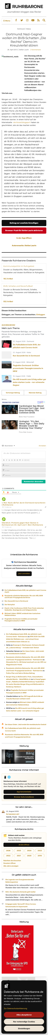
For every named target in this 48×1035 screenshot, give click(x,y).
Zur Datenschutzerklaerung (15, 1008)
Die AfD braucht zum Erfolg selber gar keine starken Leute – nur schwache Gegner (29, 382)
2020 (29, 856)
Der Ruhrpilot (10, 604)
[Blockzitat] (20, 460)
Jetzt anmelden (24, 573)
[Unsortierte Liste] (17, 460)
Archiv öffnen (24, 845)
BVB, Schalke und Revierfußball (18, 286)
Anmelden (42, 446)
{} (25, 460)
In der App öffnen (24, 238)
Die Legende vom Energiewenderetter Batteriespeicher (19, 881)
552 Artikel (8, 301)
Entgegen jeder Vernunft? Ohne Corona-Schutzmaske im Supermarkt (20, 905)
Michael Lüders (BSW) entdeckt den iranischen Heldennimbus (22, 614)
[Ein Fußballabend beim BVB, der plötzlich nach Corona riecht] (6, 344)
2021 (19, 856)
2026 (8, 850)
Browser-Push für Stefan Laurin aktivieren (24, 230)
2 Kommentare (35, 50)
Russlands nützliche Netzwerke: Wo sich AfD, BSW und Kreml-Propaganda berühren (24, 596)
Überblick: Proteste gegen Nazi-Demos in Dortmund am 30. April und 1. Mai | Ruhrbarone (22, 524)
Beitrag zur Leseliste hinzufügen (24, 223)
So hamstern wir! (12, 814)
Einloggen (40, 314)
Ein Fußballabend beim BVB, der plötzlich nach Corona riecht (25, 591)
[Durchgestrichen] (11, 460)
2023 (40, 850)
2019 (40, 856)
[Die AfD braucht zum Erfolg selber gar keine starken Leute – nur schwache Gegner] (6, 378)
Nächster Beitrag (35, 393)
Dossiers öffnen (9, 863)
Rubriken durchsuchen (12, 860)
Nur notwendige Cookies (24, 1022)
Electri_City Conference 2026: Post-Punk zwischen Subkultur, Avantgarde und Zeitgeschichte (24, 609)
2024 (29, 850)
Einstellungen (24, 1028)
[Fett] (3, 460)
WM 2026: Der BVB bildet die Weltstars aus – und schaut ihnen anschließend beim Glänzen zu (25, 639)
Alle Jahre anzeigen (10, 866)
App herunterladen (24, 792)
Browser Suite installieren (24, 797)
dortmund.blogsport (21, 122)
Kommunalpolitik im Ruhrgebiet (18, 266)
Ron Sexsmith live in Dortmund (26, 356)
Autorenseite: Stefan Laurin (24, 245)
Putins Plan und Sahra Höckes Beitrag (20, 673)
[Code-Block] (22, 460)
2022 (8, 856)
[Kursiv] (6, 460)
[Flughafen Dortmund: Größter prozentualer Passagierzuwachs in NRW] (6, 364)
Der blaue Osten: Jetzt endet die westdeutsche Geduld (25, 724)
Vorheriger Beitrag (13, 393)
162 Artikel (8, 279)
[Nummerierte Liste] (14, 460)
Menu (7, 21)
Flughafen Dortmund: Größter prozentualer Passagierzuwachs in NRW (28, 368)
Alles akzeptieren (24, 1015)
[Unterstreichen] (9, 460)
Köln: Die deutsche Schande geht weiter (20, 892)
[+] (28, 460)
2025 (19, 850)
